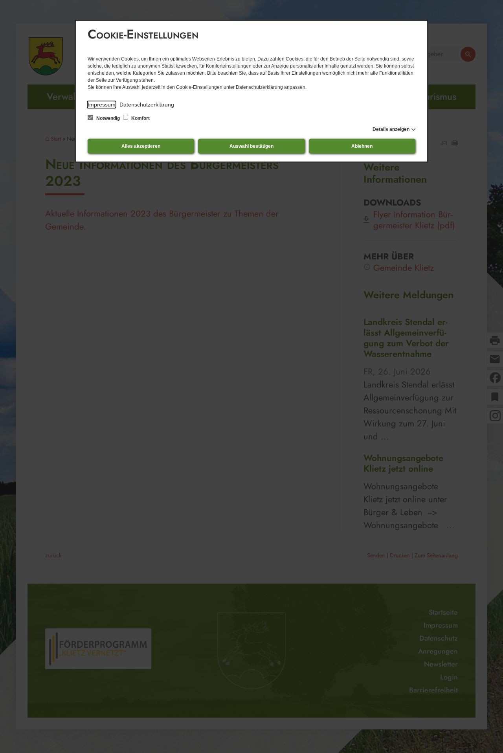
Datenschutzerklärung (146, 104)
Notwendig (108, 118)
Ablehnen (362, 146)
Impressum (102, 104)
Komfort (140, 118)
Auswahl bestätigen (251, 146)
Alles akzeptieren (140, 146)
